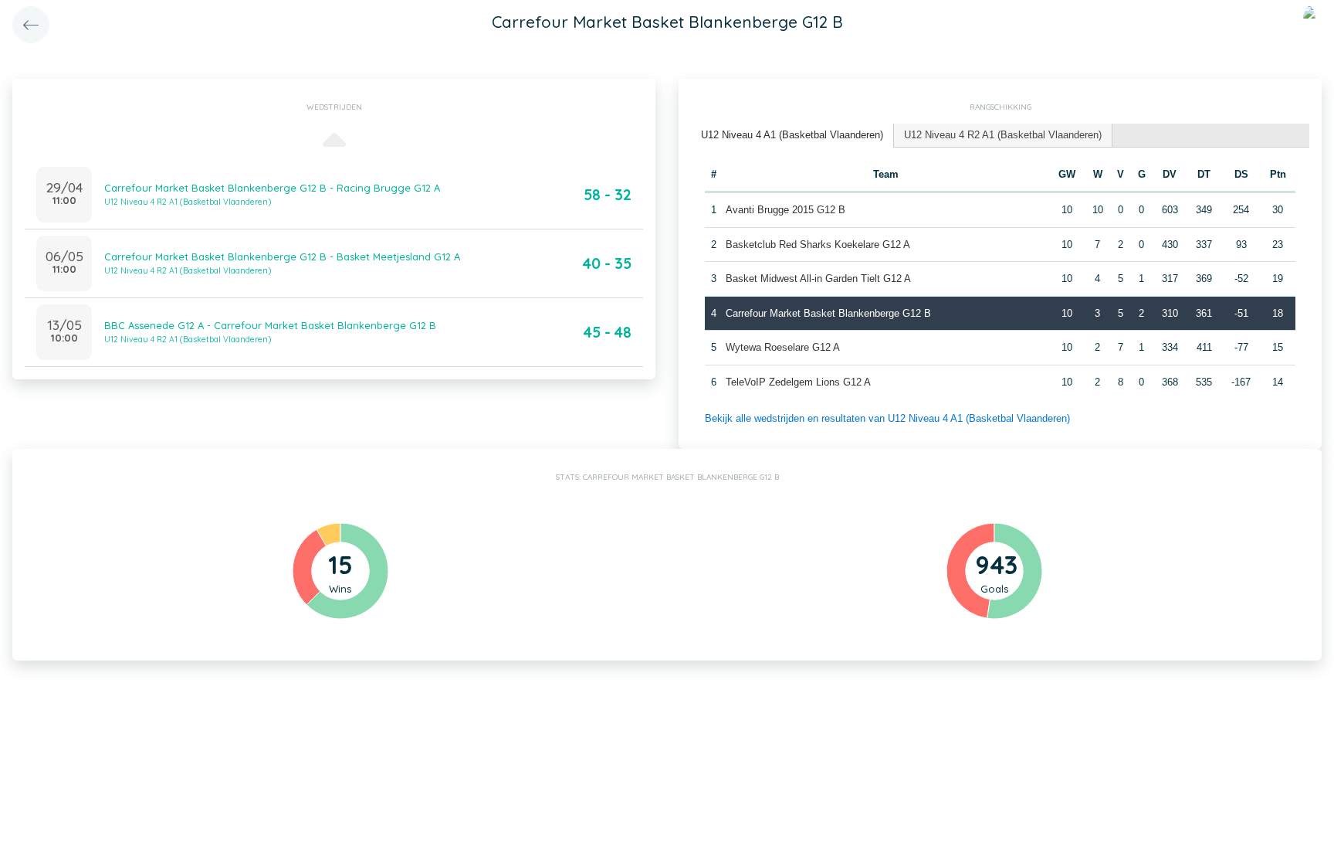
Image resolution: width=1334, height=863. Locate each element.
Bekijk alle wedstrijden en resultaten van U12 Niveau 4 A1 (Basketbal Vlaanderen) (887, 418)
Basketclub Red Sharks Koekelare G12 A (818, 244)
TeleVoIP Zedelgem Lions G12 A (798, 382)
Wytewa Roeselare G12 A (783, 347)
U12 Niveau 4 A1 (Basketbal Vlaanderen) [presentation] (792, 135)
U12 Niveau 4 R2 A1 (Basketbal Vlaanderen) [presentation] (1003, 135)
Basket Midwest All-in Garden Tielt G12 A (818, 278)
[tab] (792, 136)
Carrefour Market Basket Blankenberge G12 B (828, 313)
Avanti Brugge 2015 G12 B (785, 210)
